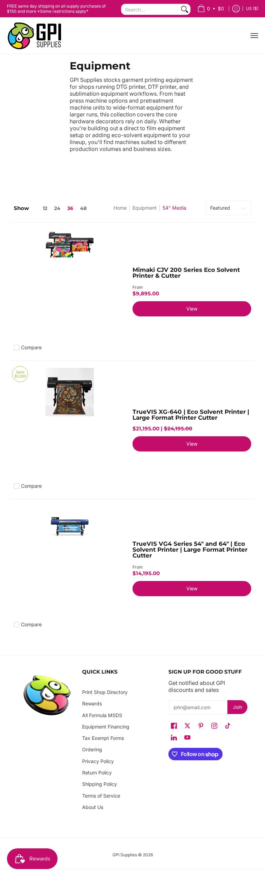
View (191, 309)
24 (57, 208)
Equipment (144, 208)
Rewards (92, 703)
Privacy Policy (98, 761)
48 (83, 208)
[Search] (184, 9)
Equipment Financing (105, 727)
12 (45, 208)
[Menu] (254, 36)
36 (70, 208)
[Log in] (236, 9)
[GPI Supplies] (36, 36)
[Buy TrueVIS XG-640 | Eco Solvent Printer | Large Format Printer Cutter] (70, 424)
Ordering (92, 749)
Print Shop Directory (105, 692)
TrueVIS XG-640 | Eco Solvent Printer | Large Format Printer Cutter (190, 414)
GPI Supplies (124, 854)
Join (237, 707)
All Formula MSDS (102, 715)
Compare (31, 347)
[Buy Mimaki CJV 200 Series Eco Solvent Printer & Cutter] (70, 285)
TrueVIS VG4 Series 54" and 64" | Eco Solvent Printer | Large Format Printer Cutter (189, 549)
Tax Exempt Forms (103, 738)
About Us (92, 807)
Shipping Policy (99, 784)
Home (120, 208)
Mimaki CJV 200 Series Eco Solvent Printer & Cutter (186, 272)
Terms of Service (101, 796)
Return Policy (97, 772)
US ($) (252, 8)
